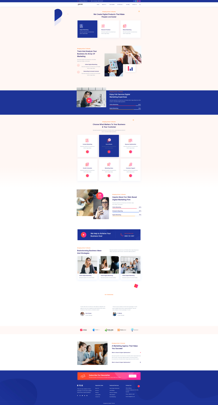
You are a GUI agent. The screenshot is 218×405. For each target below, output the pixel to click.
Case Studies (112, 4)
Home (98, 4)
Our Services (119, 4)
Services (97, 390)
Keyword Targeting (113, 392)
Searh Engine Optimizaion (114, 388)
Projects (97, 392)
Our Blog (127, 4)
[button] (126, 352)
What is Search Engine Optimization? (121, 352)
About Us (104, 4)
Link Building (112, 390)
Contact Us (134, 4)
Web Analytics (112, 394)
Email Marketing (113, 396)
